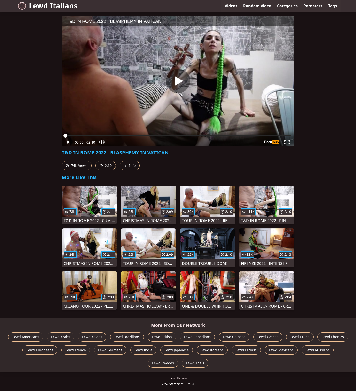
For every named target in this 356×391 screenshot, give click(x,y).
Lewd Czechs (267, 337)
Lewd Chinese (234, 337)
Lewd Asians (92, 337)
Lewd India (143, 350)
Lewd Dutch (300, 337)
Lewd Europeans (39, 350)
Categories (287, 5)
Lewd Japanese (176, 350)
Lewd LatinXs (246, 350)
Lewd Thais (195, 363)
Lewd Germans (110, 350)
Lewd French (75, 350)
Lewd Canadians (197, 337)
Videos (231, 5)
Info (132, 165)
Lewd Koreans (212, 350)
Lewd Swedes (163, 363)
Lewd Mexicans (281, 350)
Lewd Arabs (60, 337)
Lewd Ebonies (333, 337)
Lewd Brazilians (127, 337)
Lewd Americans (25, 337)
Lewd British (162, 337)
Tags (332, 5)
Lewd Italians (53, 6)
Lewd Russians (318, 350)
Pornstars (312, 5)
